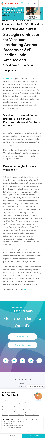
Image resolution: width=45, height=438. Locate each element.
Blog (8, 10)
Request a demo (23, 345)
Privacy (22, 386)
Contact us (22, 336)
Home (4, 10)
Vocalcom (7, 78)
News (14, 10)
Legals (22, 383)
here (24, 289)
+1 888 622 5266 (22, 311)
